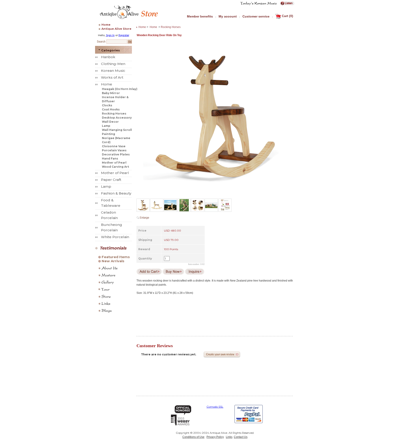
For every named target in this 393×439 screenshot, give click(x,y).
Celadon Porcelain (109, 215)
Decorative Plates (116, 154)
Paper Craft (111, 179)
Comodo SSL (215, 406)
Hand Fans (110, 158)
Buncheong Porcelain (111, 227)
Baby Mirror (111, 93)
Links (229, 437)
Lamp (106, 125)
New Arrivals (113, 261)
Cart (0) (287, 16)
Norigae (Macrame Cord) (116, 140)
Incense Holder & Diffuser (115, 99)
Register (123, 35)
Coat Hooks (111, 109)
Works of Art (112, 77)
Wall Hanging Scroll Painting (117, 132)
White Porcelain (115, 237)
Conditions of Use (193, 437)
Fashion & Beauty (116, 193)
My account (228, 16)
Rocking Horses (114, 113)
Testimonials (113, 248)
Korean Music (113, 70)
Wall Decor (110, 121)
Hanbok (108, 57)
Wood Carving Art (115, 166)
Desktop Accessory (117, 117)
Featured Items (116, 257)
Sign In (110, 35)
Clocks (107, 105)
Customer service (256, 16)
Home (106, 24)
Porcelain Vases (114, 150)
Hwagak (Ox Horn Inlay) (119, 89)
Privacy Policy (215, 437)
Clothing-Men (113, 64)
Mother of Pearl (114, 162)
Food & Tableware (110, 203)
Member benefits (200, 16)
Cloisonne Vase (114, 146)
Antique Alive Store (116, 28)
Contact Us (240, 437)
